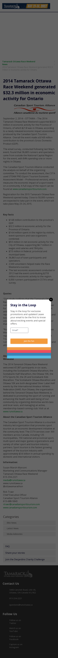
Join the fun (29, 341)
